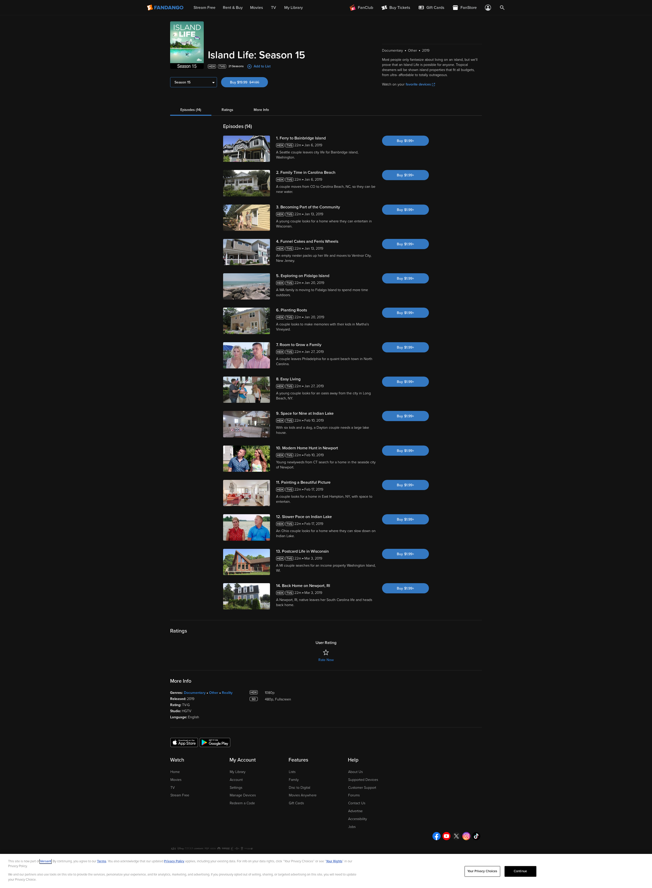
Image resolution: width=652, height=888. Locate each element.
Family (294, 780)
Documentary (195, 693)
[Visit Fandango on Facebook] (436, 836)
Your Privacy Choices (482, 871)
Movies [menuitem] (256, 7)
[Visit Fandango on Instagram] (466, 836)
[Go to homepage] (166, 7)
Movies (175, 780)
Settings (236, 787)
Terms (101, 861)
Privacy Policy (174, 861)
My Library (238, 772)
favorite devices (418, 84)
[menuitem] (431, 7)
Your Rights (334, 861)
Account (236, 780)
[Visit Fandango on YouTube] (446, 836)
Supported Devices (363, 780)
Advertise (355, 811)
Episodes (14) (190, 110)
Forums (354, 795)
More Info (261, 110)
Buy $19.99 (249, 82)
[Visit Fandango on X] (456, 836)
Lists (292, 772)
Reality (227, 693)
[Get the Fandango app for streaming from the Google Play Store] (214, 742)
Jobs (352, 827)
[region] (326, 871)
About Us (355, 772)
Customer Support (362, 787)
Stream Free (179, 795)
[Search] (502, 7)
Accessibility (357, 819)
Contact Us (356, 803)
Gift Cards (296, 803)
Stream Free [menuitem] (204, 7)
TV (172, 787)
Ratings (227, 110)
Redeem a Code (242, 803)
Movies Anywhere (303, 795)
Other (213, 693)
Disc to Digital (299, 787)
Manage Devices (243, 795)
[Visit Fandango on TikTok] (476, 836)
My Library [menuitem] (293, 7)
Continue (520, 871)
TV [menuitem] (273, 7)
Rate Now (326, 660)
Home (175, 772)
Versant (45, 861)
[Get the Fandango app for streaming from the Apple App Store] (184, 742)
